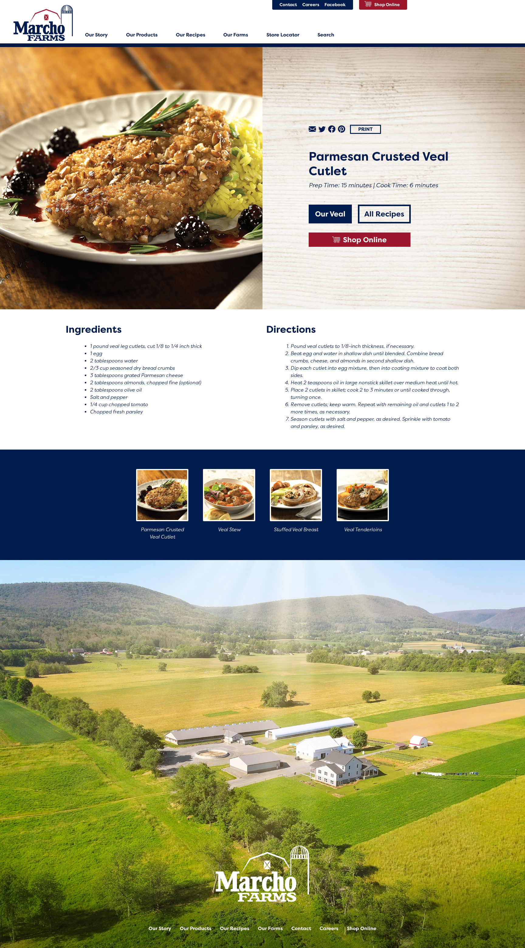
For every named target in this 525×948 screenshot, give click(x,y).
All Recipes (384, 214)
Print (365, 129)
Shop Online (365, 239)
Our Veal (330, 214)
